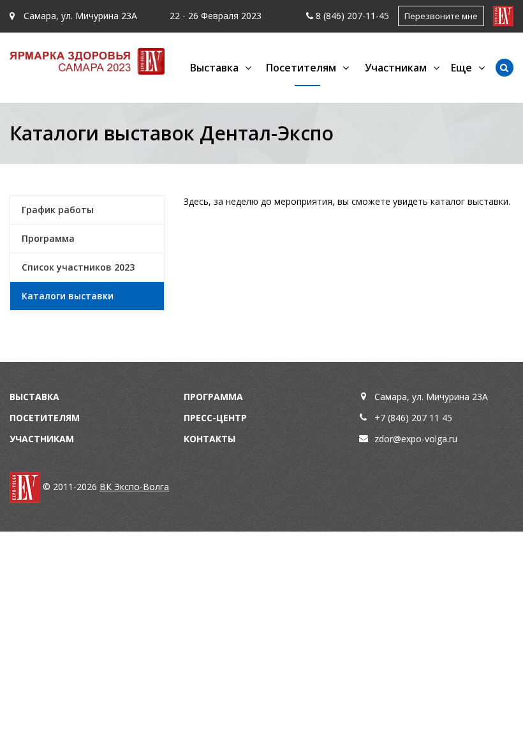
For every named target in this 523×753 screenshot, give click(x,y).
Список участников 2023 (78, 267)
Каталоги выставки (68, 296)
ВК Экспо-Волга (134, 487)
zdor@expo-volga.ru (415, 439)
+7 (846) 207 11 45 (413, 418)
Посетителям (45, 418)
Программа (48, 238)
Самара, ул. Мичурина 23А (79, 16)
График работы (58, 210)
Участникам (42, 439)
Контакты (209, 439)
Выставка (34, 397)
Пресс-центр (215, 418)
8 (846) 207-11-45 (352, 16)
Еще (461, 68)
